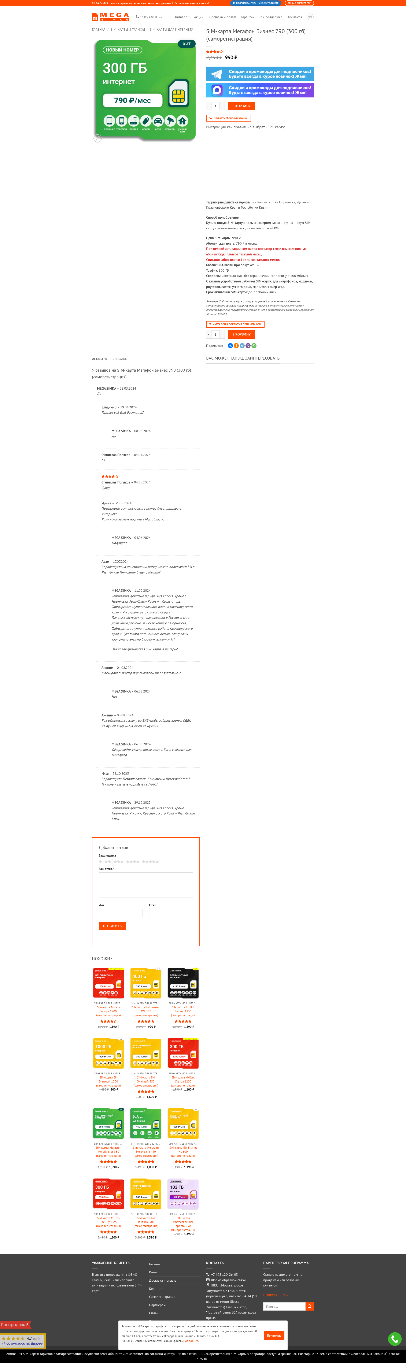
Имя (101, 905)
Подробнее (190, 1341)
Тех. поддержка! (271, 17)
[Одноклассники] (236, 345)
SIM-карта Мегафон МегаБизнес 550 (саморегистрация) (108, 1151)
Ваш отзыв (106, 869)
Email (152, 905)
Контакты (295, 17)
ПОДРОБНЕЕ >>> (275, 1295)
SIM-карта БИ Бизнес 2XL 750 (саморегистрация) (146, 1011)
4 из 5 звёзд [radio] (132, 862)
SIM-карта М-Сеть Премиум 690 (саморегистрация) (108, 1222)
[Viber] (248, 345)
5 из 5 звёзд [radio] (150, 862)
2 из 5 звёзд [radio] (107, 862)
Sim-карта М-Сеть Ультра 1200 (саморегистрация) (183, 1081)
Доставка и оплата (223, 17)
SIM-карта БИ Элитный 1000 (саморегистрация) (108, 1081)
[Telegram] (242, 345)
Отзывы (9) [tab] (99, 359)
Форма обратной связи (228, 1280)
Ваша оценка (107, 855)
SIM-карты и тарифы (128, 29)
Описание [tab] (120, 359)
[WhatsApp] (253, 345)
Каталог (181, 17)
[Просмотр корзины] (310, 17)
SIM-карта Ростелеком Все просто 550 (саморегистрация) (183, 1224)
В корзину (241, 106)
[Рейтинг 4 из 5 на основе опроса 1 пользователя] (260, 51)
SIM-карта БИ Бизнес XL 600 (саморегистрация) (183, 1151)
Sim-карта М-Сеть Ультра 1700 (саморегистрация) (108, 1011)
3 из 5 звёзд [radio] (118, 862)
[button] (97, 138)
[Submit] (310, 1306)
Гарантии (248, 17)
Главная (99, 29)
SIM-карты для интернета (171, 29)
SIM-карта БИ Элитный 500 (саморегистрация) (146, 1222)
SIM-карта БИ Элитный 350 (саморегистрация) (146, 1081)
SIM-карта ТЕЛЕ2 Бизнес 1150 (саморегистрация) (183, 1011)
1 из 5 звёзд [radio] (100, 862)
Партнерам (157, 1305)
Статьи (153, 1313)
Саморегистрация (162, 1297)
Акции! (199, 17)
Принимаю (274, 1335)
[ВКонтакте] (230, 345)
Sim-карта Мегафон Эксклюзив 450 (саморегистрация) (146, 1151)
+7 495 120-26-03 (224, 1274)
